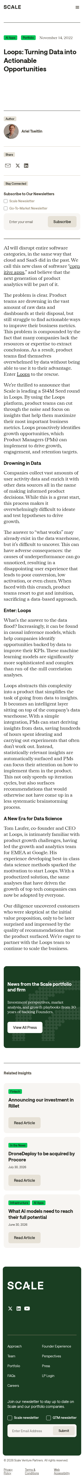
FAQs (11, 1376)
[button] (75, 7)
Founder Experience (56, 1346)
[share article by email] (8, 166)
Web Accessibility (62, 1471)
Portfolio (13, 1366)
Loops (23, 374)
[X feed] (10, 1309)
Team (11, 1356)
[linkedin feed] (18, 1309)
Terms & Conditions (32, 1471)
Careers (13, 1386)
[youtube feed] (27, 1309)
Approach (14, 1346)
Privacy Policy (8, 1471)
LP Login (48, 1376)
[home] (12, 7)
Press (46, 1366)
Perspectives (51, 1356)
